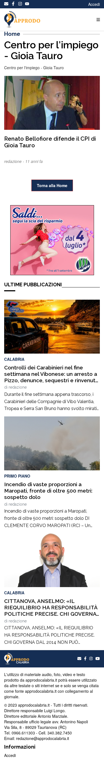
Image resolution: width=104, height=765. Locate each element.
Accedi (94, 4)
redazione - (14, 161)
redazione (18, 387)
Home (12, 34)
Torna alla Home (52, 185)
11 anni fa (34, 161)
